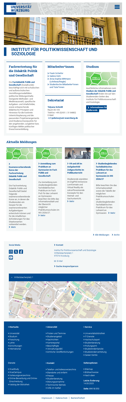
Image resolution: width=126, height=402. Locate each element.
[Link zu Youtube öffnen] (11, 257)
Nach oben (90, 375)
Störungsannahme (55, 382)
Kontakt (59, 245)
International (15, 349)
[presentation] (19, 158)
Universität (14, 333)
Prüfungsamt (91, 346)
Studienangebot (54, 336)
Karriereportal (53, 342)
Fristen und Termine (56, 333)
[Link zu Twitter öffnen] (16, 252)
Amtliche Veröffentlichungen (60, 352)
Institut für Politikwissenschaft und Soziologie (54, 51)
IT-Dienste (89, 336)
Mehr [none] (13, 227)
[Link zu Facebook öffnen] (21, 252)
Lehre (12, 342)
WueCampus (15, 372)
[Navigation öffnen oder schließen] (117, 7)
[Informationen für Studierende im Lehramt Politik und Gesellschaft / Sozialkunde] (101, 78)
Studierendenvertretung (95, 352)
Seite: (86, 388)
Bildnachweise (91, 372)
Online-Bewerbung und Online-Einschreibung (23, 380)
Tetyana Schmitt (55, 107)
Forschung (14, 339)
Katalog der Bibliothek (19, 384)
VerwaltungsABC (55, 349)
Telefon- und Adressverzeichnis (61, 369)
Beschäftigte (53, 346)
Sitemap (89, 369)
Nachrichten (52, 339)
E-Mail (60, 261)
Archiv (117, 235)
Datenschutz (61, 398)
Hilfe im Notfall (54, 388)
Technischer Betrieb (56, 385)
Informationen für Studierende (96, 108)
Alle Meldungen (102, 235)
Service (88, 327)
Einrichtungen (15, 346)
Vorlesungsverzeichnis (19, 375)
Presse (50, 375)
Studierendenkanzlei (94, 349)
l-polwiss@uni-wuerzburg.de (64, 118)
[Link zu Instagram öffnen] (11, 252)
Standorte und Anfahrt (57, 372)
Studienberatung (92, 342)
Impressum (47, 398)
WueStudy (14, 369)
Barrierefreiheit (78, 398)
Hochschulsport (92, 339)
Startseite (14, 327)
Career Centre (91, 355)
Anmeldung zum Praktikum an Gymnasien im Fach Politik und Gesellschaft (47, 169)
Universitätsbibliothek (95, 333)
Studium (13, 336)
